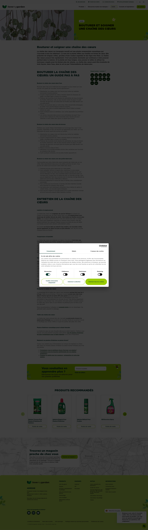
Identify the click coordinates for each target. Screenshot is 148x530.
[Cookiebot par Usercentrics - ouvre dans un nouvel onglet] (100, 246)
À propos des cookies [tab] (97, 251)
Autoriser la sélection (74, 282)
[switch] (65, 274)
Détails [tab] (74, 251)
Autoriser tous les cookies (96, 282)
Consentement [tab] (51, 251)
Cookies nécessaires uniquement (52, 282)
